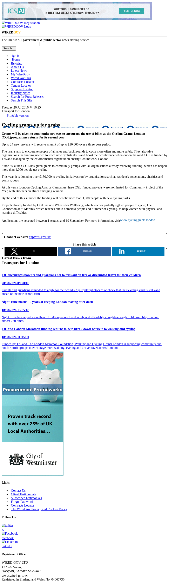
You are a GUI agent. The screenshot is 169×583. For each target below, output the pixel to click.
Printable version (18, 115)
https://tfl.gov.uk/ (40, 237)
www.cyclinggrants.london (137, 220)
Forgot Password (22, 501)
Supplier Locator (22, 89)
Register (16, 63)
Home (16, 59)
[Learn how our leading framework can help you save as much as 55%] (32, 474)
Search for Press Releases (27, 96)
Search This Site (21, 100)
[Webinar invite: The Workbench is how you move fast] (77, 19)
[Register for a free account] (21, 23)
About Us (17, 67)
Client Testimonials (23, 494)
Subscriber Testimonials (26, 498)
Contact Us (18, 490)
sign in (15, 55)
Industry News (20, 93)
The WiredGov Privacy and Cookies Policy (39, 509)
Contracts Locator (22, 81)
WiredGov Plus (21, 78)
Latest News (19, 70)
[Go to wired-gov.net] (16, 26)
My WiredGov (20, 74)
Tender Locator (21, 85)
